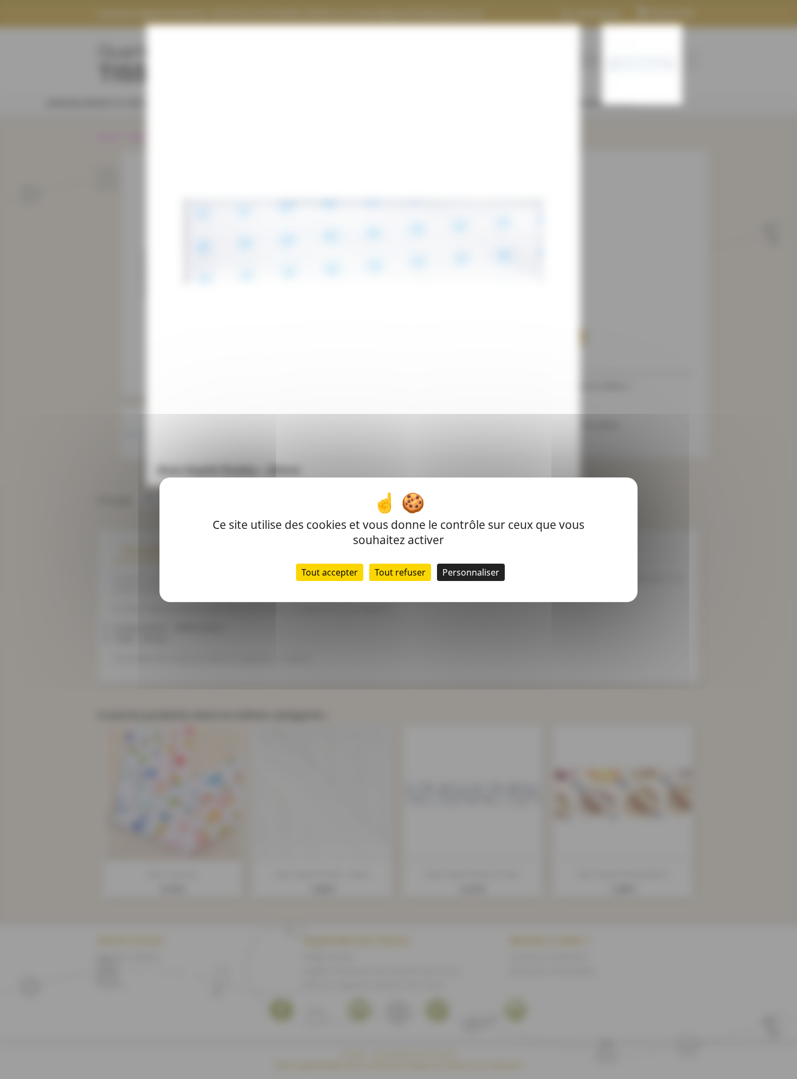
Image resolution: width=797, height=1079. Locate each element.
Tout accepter (329, 572)
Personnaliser (470, 572)
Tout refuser (400, 572)
